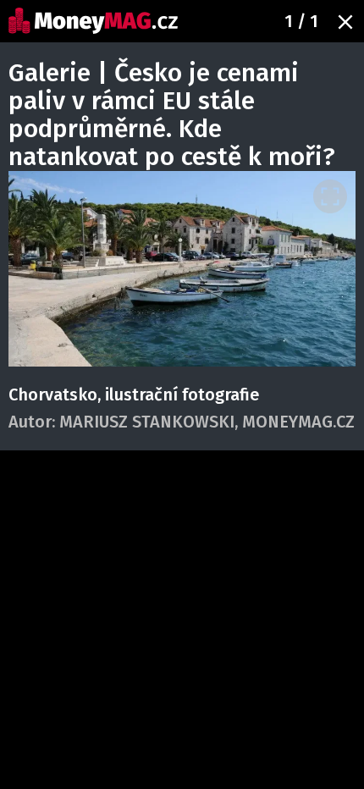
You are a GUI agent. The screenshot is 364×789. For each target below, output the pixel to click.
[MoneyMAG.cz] (93, 21)
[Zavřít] (345, 22)
